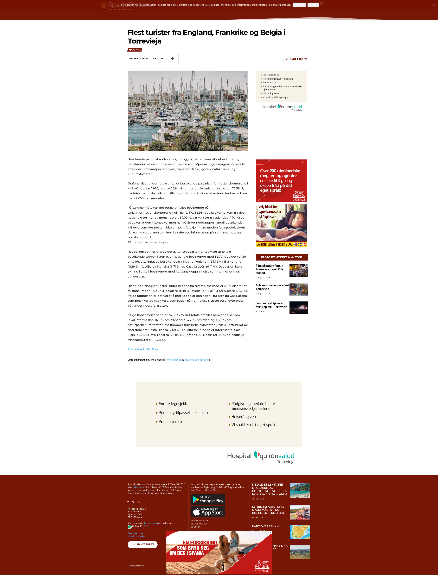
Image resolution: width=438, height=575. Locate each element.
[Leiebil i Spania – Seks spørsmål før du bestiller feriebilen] (300, 512)
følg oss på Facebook (197, 359)
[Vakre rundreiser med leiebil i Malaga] (300, 552)
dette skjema (151, 523)
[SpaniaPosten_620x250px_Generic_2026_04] (219, 573)
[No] (433, 5)
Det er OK (299, 4)
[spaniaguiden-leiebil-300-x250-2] (282, 225)
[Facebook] (128, 502)
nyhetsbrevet (173, 359)
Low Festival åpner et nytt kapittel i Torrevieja (271, 305)
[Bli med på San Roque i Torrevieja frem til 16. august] (298, 270)
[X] (138, 502)
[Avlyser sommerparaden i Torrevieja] (298, 289)
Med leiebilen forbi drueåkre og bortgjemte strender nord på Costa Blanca (269, 489)
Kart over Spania (265, 526)
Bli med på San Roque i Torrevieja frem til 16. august (270, 269)
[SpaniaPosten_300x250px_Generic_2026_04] (282, 180)
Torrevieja (134, 49)
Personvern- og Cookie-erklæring (136, 534)
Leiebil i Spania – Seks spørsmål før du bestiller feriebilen (268, 510)
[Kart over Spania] (300, 532)
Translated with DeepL (145, 349)
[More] (172, 58)
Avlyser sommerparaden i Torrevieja (272, 287)
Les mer (313, 4)
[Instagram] (133, 502)
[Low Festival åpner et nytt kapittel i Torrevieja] (298, 307)
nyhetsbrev (138, 487)
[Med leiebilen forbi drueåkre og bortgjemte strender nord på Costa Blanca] (300, 490)
